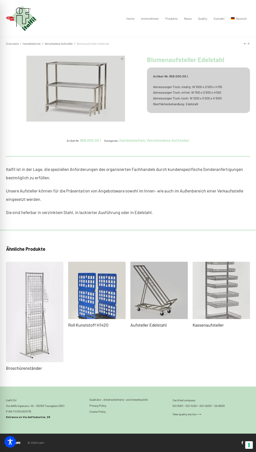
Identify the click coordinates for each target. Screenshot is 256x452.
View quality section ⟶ (187, 414)
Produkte (171, 18)
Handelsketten (32, 43)
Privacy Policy (97, 405)
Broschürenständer (24, 368)
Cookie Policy (97, 411)
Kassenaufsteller (208, 324)
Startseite (12, 43)
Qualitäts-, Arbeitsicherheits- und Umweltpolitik (118, 399)
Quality (202, 18)
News (188, 18)
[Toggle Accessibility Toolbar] (10, 442)
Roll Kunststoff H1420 (88, 324)
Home (130, 18)
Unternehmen (150, 18)
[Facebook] (242, 442)
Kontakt (219, 18)
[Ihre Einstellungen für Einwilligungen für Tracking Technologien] (249, 445)
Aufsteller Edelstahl (148, 324)
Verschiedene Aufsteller (59, 43)
